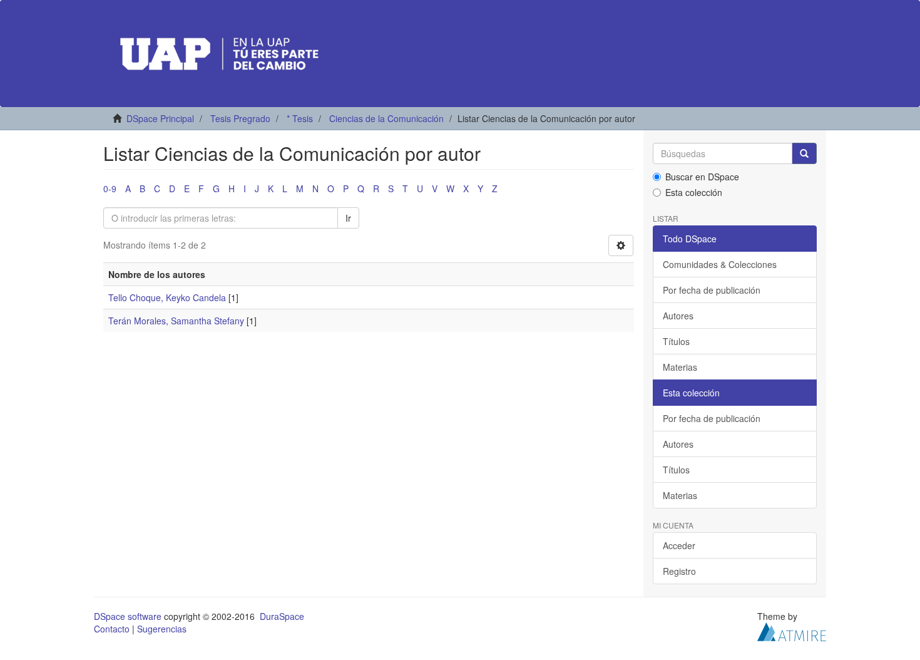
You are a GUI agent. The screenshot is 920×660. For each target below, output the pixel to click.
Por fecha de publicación (711, 290)
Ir (348, 218)
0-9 (109, 188)
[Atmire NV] (791, 630)
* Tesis (300, 118)
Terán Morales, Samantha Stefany (176, 320)
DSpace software (127, 616)
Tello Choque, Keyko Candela (167, 297)
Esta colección (693, 192)
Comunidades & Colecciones (720, 264)
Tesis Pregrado (240, 118)
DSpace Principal (160, 118)
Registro (679, 571)
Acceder (679, 545)
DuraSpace (282, 616)
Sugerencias (162, 628)
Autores (678, 315)
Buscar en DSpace (702, 176)
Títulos (676, 341)
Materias (680, 367)
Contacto (112, 628)
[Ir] (804, 153)
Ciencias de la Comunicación (386, 118)
